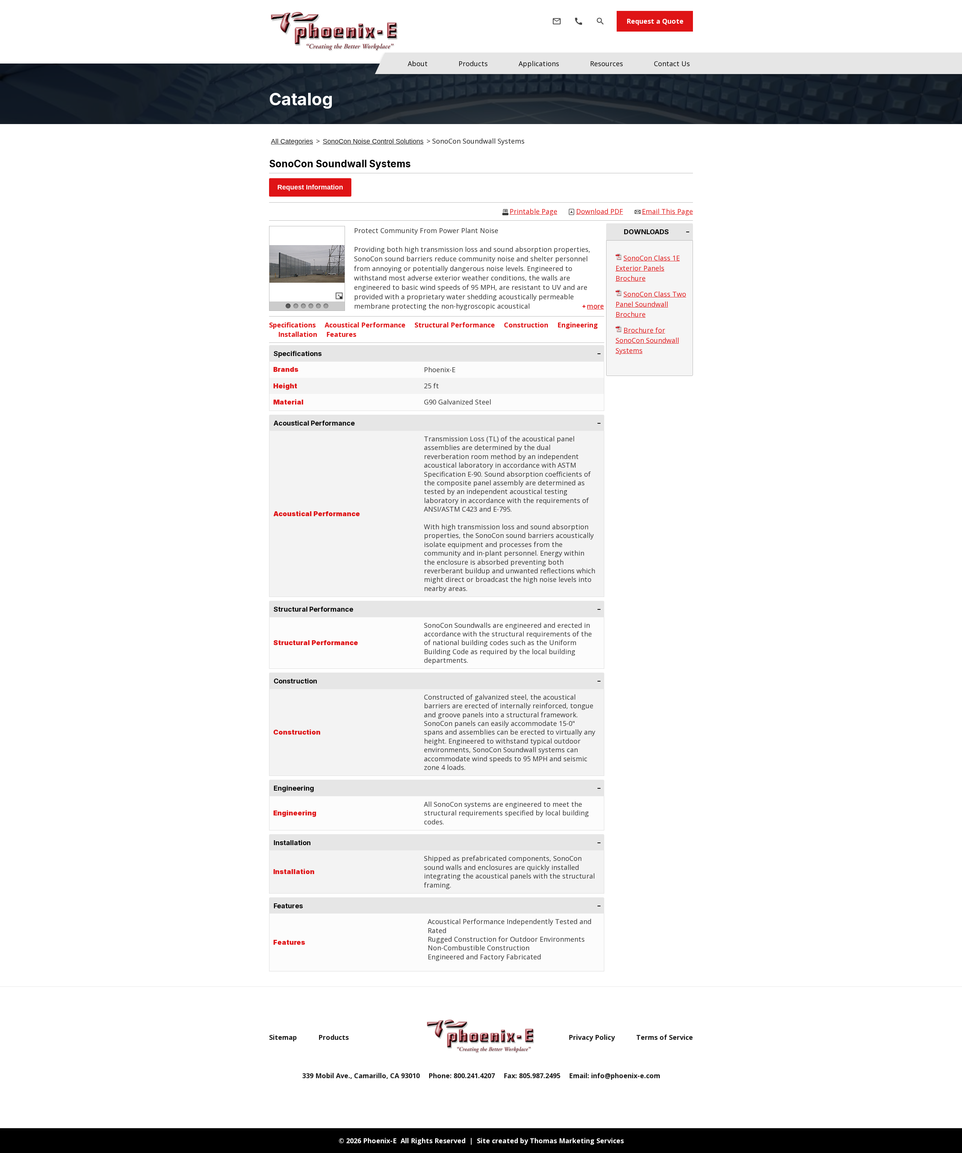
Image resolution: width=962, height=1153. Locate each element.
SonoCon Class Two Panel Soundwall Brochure (651, 304)
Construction (526, 324)
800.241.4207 (474, 1075)
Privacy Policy (592, 1037)
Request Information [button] (310, 187)
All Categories (292, 141)
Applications (539, 63)
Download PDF (599, 211)
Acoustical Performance (365, 324)
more (595, 306)
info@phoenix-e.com (625, 1075)
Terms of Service (664, 1037)
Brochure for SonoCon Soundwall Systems (647, 340)
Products (473, 63)
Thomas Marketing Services (577, 1140)
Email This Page (667, 211)
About (418, 63)
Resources (606, 63)
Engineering (577, 324)
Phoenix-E (380, 1140)
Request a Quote (655, 21)
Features (341, 334)
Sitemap (283, 1037)
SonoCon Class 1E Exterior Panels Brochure (648, 268)
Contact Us (672, 63)
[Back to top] (951, 1116)
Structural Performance (454, 324)
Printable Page (533, 211)
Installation (297, 334)
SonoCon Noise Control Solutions (373, 141)
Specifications (292, 324)
